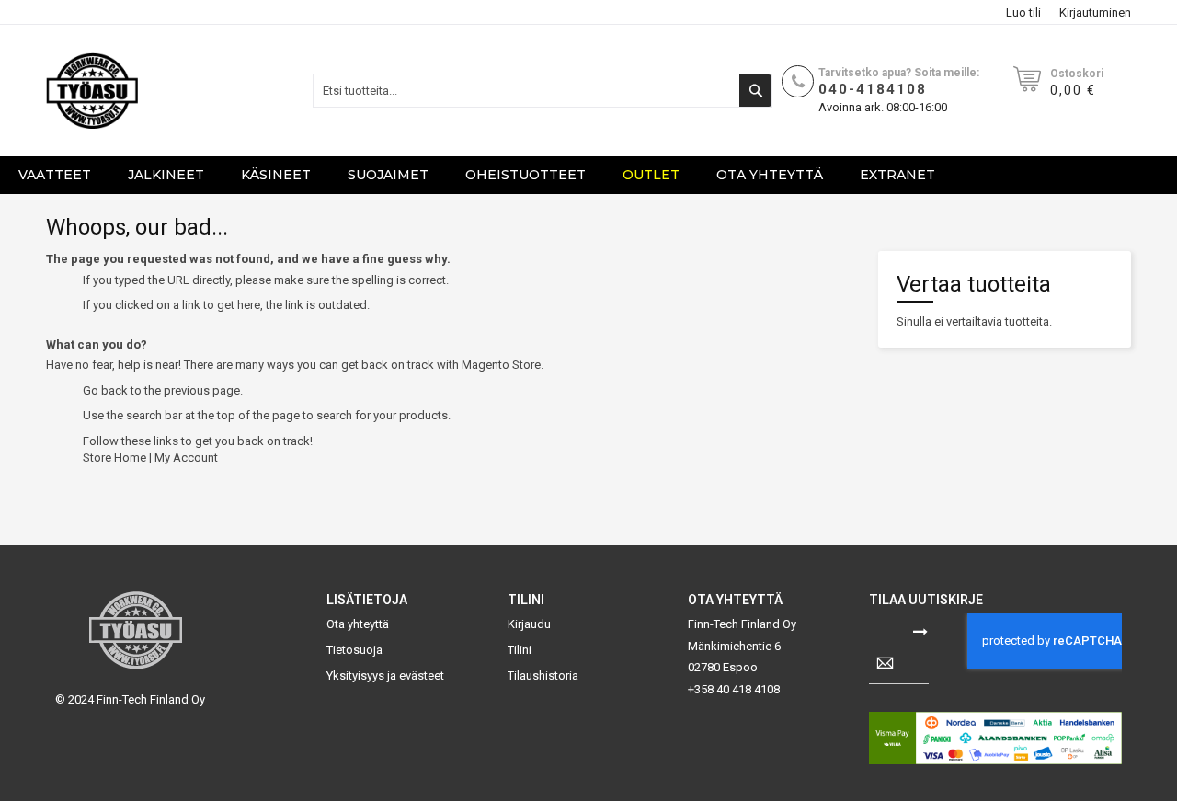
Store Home (114, 457)
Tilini (519, 650)
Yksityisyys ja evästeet (385, 675)
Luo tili (1023, 12)
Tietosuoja (354, 650)
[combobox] (542, 90)
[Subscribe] (920, 630)
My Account (186, 457)
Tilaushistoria (543, 675)
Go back (105, 390)
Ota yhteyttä (357, 624)
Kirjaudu (529, 624)
